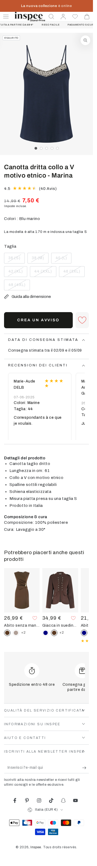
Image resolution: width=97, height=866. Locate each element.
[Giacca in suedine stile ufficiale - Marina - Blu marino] (45, 633)
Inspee (35, 847)
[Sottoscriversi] (85, 768)
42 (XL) (17, 273)
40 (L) (63, 260)
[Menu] (6, 16)
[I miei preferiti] (75, 16)
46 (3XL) (74, 273)
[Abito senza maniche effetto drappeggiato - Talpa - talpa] (16, 633)
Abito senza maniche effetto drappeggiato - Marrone (22, 625)
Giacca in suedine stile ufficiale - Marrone (60, 625)
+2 (23, 632)
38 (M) (40, 260)
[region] (46, 94)
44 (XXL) (45, 273)
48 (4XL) (19, 286)
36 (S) (16, 260)
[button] (51, 16)
